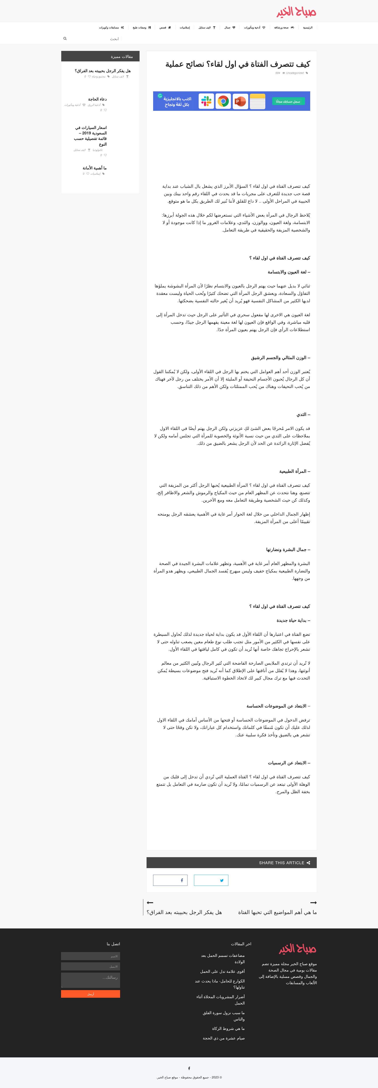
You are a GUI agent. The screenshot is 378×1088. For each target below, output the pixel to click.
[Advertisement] (273, 148)
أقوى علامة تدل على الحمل (222, 971)
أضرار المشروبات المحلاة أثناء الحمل (220, 1000)
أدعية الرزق (94, 104)
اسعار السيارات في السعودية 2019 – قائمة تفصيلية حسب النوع (90, 136)
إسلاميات (95, 173)
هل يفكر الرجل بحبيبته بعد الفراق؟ (184, 912)
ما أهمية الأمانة (95, 168)
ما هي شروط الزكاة (228, 1028)
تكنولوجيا (97, 149)
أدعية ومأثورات (72, 104)
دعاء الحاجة (97, 99)
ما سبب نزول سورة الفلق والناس (224, 1016)
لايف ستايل (118, 76)
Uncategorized (295, 72)
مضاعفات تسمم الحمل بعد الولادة (223, 958)
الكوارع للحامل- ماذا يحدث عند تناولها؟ (220, 984)
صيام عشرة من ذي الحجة (224, 1038)
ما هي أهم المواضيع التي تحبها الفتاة (277, 912)
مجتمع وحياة (98, 76)
